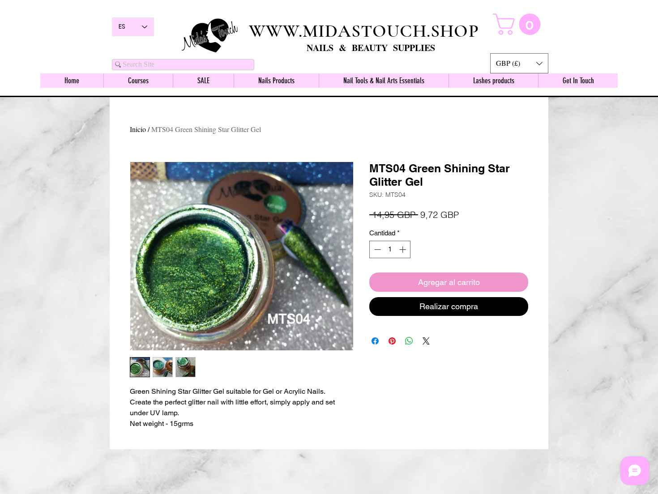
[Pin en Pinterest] (392, 341)
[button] (519, 63)
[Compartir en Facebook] (375, 341)
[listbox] (519, 63)
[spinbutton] (390, 249)
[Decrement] (377, 249)
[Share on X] (426, 341)
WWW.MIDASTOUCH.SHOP (364, 31)
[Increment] (403, 249)
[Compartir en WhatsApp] (409, 341)
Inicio (138, 129)
